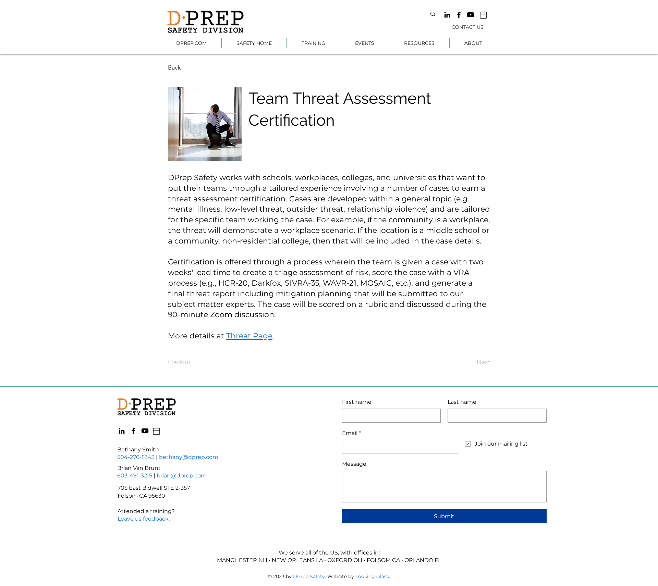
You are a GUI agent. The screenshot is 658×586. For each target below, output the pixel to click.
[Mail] (483, 15)
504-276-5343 (136, 457)
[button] (313, 43)
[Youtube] (470, 15)
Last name (462, 402)
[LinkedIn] (447, 15)
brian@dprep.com (182, 475)
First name (356, 402)
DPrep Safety (309, 576)
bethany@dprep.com (188, 457)
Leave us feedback (143, 518)
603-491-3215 (134, 475)
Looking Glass (372, 576)
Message (354, 464)
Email (351, 433)
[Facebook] (459, 15)
